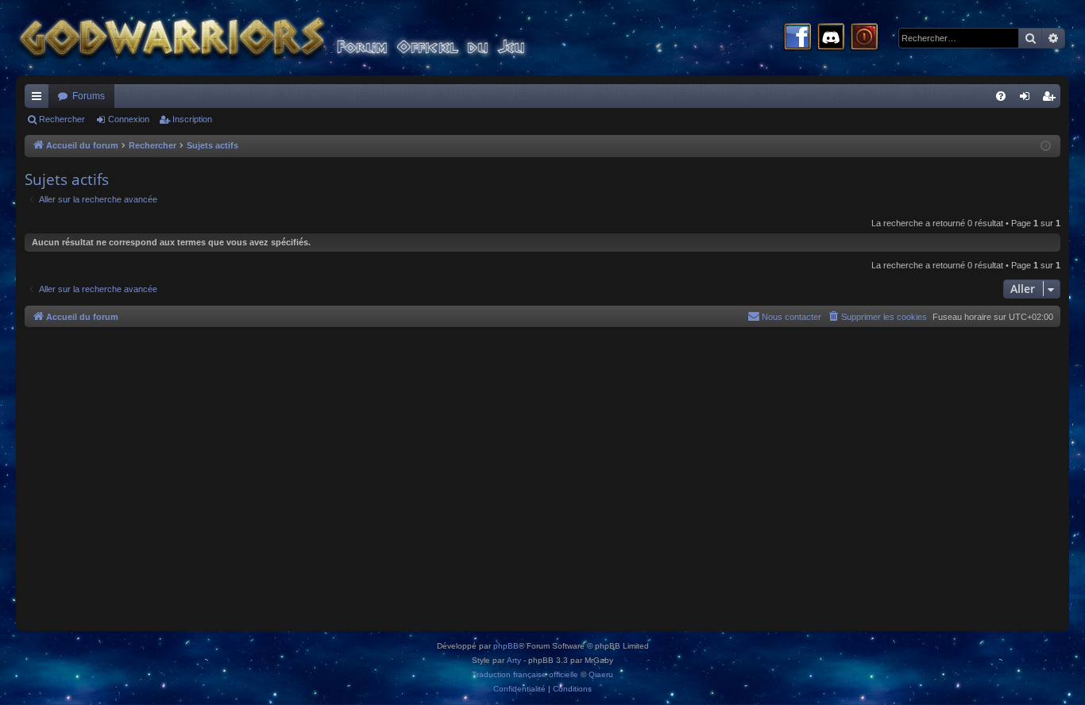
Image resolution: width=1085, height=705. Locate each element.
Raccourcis (39, 99)
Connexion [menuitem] (1028, 99)
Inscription (192, 119)
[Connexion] (864, 38)
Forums (88, 96)
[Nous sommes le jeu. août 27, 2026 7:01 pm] (1046, 146)
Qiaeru (601, 674)
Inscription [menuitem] (1051, 99)
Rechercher (62, 119)
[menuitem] (1001, 96)
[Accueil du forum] (302, 37)
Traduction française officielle (525, 674)
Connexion (128, 119)
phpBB (506, 645)
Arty (514, 660)
